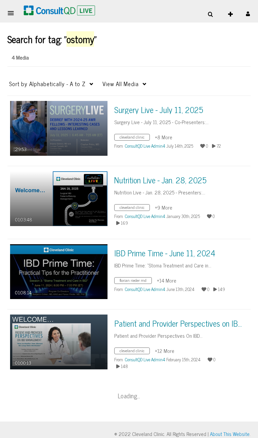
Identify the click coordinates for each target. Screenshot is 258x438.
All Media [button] (120, 83)
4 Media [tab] (20, 57)
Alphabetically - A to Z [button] (47, 83)
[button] (12, 13)
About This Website (230, 434)
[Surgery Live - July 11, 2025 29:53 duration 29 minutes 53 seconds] (59, 127)
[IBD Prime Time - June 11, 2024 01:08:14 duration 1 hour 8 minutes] (59, 271)
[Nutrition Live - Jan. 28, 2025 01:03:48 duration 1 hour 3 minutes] (59, 198)
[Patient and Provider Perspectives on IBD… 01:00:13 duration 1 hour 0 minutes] (59, 341)
